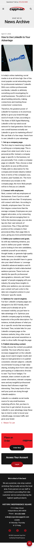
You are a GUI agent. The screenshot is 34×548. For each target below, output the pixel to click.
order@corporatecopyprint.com (17, 517)
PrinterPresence (20, 538)
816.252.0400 (23, 2)
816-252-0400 (20, 514)
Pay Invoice (29, 543)
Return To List (9, 423)
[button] (3, 9)
